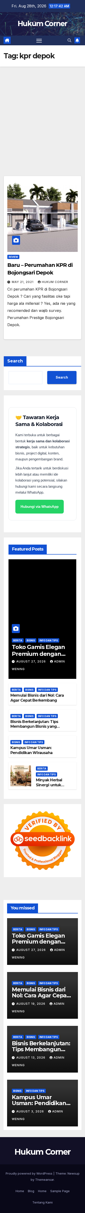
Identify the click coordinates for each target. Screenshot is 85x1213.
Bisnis (31, 640)
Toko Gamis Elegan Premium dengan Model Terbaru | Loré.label (38, 657)
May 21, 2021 (23, 282)
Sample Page (60, 1191)
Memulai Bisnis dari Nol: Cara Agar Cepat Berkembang (37, 698)
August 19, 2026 (31, 1003)
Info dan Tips (48, 640)
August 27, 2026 (31, 661)
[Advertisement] (42, 111)
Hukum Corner (42, 23)
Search (15, 361)
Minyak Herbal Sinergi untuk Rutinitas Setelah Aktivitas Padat (51, 787)
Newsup (74, 1173)
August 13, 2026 (31, 1057)
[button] (69, 40)
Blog (31, 1191)
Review (13, 256)
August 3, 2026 (30, 1111)
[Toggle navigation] (39, 40)
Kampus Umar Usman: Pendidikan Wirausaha (31, 750)
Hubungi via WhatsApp (40, 507)
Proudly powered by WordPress (29, 1173)
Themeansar (44, 1179)
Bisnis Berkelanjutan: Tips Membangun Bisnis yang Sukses (34, 726)
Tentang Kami (42, 1202)
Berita (17, 640)
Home (20, 1191)
